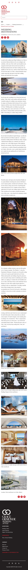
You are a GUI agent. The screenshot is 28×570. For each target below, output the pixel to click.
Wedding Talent (5, 528)
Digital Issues (5, 546)
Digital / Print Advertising (7, 532)
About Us (4, 544)
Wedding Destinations (9, 30)
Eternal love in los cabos (10, 34)
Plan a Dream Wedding (7, 537)
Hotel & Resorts (5, 530)
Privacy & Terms (5, 550)
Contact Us (4, 548)
